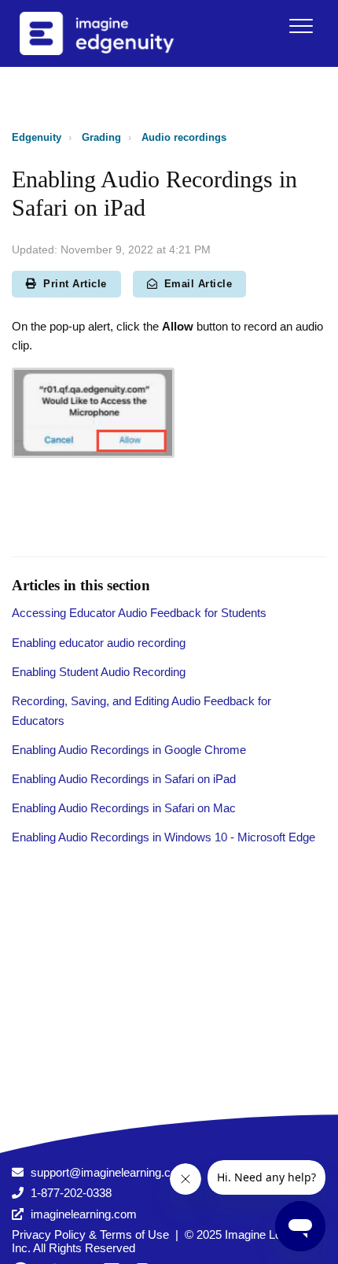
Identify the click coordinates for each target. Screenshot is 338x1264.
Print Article (75, 284)
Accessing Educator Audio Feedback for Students (139, 612)
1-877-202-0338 (71, 1192)
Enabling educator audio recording (99, 642)
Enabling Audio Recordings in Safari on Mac (124, 808)
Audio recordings (183, 137)
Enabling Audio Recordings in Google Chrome (129, 749)
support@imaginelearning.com (109, 1172)
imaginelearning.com (84, 1214)
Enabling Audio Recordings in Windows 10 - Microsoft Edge (163, 837)
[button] (300, 25)
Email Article (198, 284)
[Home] (117, 33)
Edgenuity (36, 137)
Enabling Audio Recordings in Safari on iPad (124, 778)
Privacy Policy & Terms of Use (90, 1234)
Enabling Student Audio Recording (99, 671)
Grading (101, 137)
